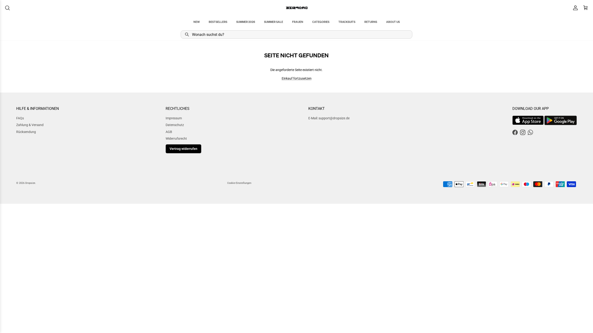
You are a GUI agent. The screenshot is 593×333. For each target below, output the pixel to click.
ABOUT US (393, 22)
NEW (196, 22)
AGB (169, 132)
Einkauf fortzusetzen (297, 78)
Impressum (174, 118)
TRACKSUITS (346, 22)
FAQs (20, 118)
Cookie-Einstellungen (239, 183)
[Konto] (574, 8)
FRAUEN (297, 22)
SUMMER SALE (273, 22)
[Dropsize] (296, 8)
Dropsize (30, 183)
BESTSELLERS (218, 22)
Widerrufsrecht (176, 138)
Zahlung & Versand (30, 125)
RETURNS (370, 22)
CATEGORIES (320, 22)
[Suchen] (7, 8)
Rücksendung (26, 132)
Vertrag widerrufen (183, 149)
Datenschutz (175, 125)
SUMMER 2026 (245, 22)
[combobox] (296, 34)
